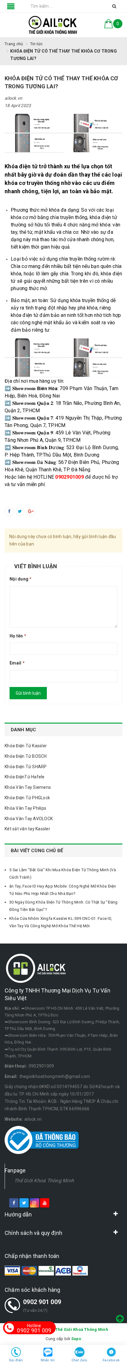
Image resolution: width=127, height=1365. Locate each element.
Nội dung (21, 579)
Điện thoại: (16, 1066)
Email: (11, 1076)
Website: (14, 1119)
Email (17, 663)
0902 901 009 (42, 1302)
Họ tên (18, 635)
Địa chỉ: (12, 1008)
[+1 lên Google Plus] (30, 511)
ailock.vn (33, 1119)
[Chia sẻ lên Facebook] (9, 511)
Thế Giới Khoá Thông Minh (44, 1180)
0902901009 (41, 1066)
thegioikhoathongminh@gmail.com (54, 1076)
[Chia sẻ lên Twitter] (20, 511)
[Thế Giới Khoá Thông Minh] (53, 25)
